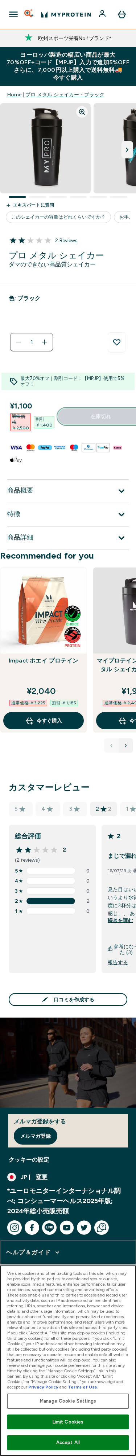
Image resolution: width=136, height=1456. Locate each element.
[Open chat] (101, 1227)
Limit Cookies (68, 1422)
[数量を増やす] (45, 342)
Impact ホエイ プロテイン (43, 660)
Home (14, 94)
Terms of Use (82, 1387)
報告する (118, 962)
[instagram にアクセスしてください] (14, 1227)
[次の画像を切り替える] (127, 149)
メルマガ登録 (35, 1136)
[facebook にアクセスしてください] (32, 1227)
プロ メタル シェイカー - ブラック (64, 94)
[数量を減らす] (18, 342)
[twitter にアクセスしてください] (84, 1227)
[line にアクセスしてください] (49, 1227)
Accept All (68, 1442)
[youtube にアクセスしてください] (66, 1227)
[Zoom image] (82, 112)
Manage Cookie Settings (68, 1401)
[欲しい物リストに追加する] (117, 342)
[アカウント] (103, 14)
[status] (31, 342)
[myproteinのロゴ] (66, 14)
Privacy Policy (43, 1387)
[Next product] (126, 745)
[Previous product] (111, 745)
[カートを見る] (121, 14)
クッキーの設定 (29, 1160)
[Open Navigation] (13, 14)
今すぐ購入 (49, 720)
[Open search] (29, 14)
